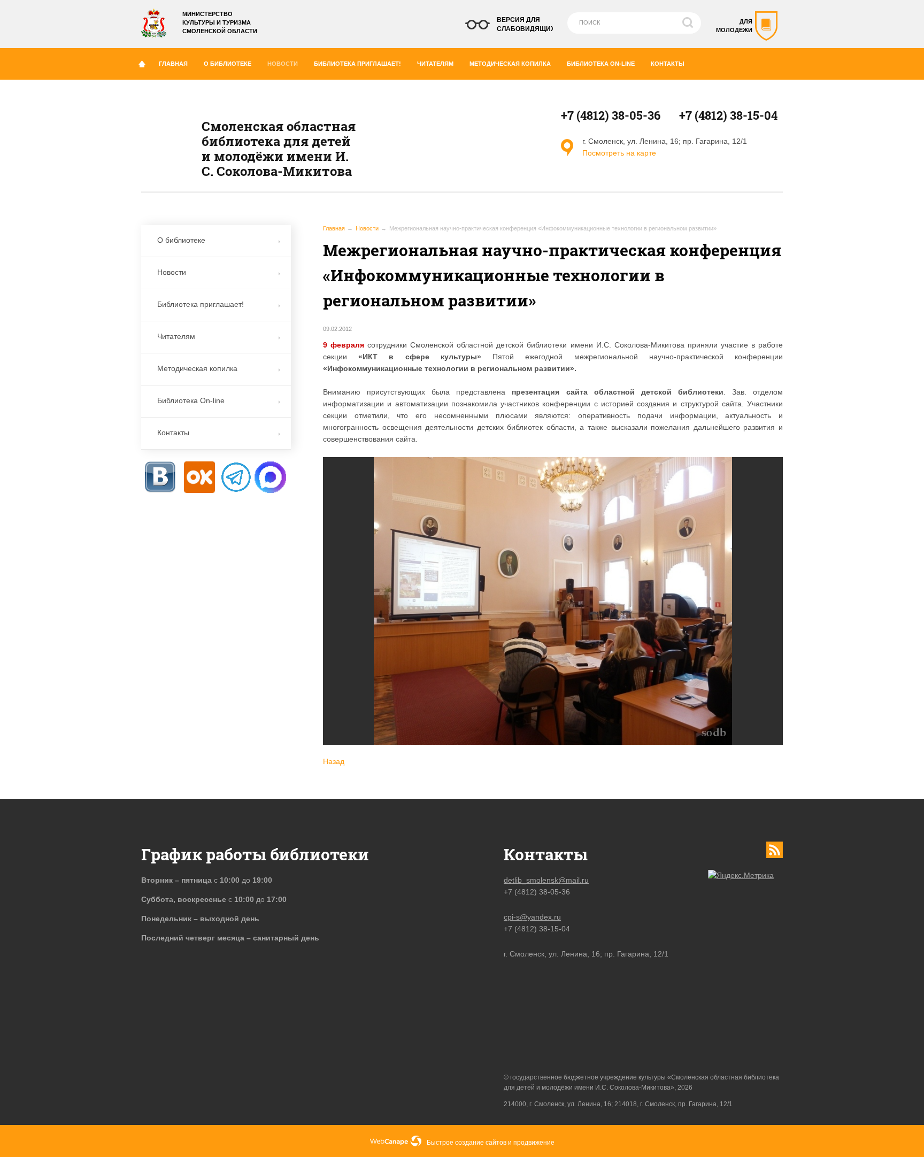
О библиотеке (227, 63)
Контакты (667, 63)
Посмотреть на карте (619, 153)
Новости (282, 63)
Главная (173, 63)
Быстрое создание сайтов (466, 1142)
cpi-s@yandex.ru (532, 917)
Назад (333, 761)
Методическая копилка (510, 63)
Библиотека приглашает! (357, 63)
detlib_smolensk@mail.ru (546, 880)
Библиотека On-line (601, 63)
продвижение (534, 1142)
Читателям (435, 63)
